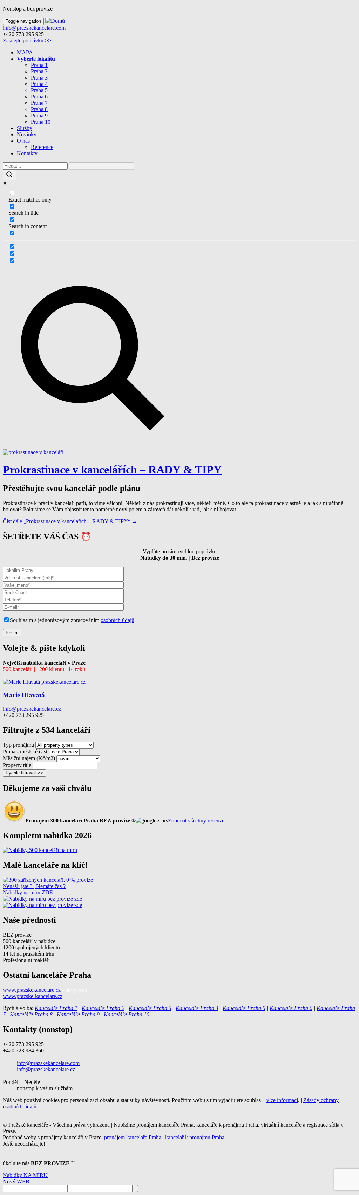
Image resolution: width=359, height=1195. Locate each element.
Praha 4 (39, 84)
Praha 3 (39, 78)
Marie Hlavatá (24, 695)
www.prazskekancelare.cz (32, 990)
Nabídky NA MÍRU (25, 1175)
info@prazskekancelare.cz (32, 709)
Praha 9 (39, 115)
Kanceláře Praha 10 (126, 1014)
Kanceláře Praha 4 (197, 1008)
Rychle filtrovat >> (24, 773)
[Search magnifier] (9, 175)
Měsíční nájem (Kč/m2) (29, 758)
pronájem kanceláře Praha (132, 1137)
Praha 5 (39, 90)
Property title (17, 765)
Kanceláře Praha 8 (31, 1014)
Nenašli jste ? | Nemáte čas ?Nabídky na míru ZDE (34, 889)
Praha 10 (40, 122)
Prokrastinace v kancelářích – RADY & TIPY (112, 469)
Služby (24, 128)
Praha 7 (39, 103)
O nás (23, 141)
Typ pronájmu (18, 745)
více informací (282, 1100)
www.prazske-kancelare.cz (32, 996)
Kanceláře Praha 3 (150, 1008)
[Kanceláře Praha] (48, 880)
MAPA (25, 52)
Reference (42, 147)
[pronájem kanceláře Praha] (40, 850)
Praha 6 (39, 97)
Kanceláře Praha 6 (291, 1008)
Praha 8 (39, 109)
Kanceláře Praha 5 (244, 1008)
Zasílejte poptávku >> (27, 40)
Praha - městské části (26, 751)
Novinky (26, 134)
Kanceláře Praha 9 (78, 1014)
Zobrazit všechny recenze (196, 821)
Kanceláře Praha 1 (56, 1008)
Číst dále (70, 521)
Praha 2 (39, 71)
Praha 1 (39, 65)
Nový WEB (16, 1181)
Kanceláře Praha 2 (103, 1008)
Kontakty (27, 153)
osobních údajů (117, 620)
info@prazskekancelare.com (34, 28)
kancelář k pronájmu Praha (194, 1137)
